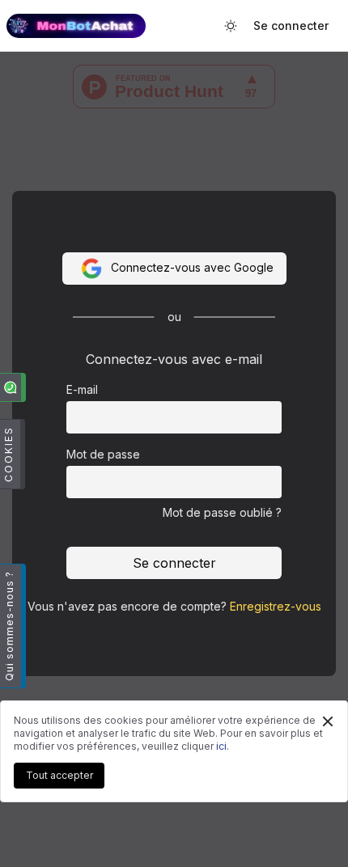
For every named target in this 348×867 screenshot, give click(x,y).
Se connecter (291, 25)
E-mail (82, 389)
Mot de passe (103, 454)
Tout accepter (59, 775)
